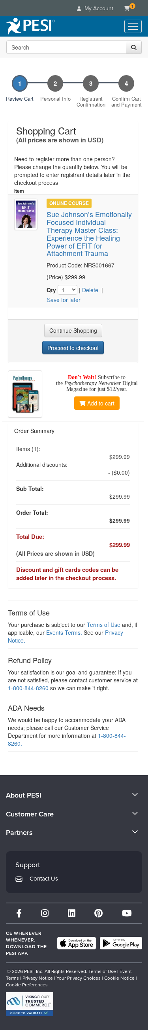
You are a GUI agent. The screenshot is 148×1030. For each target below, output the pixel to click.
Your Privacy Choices (78, 978)
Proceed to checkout (73, 348)
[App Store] (76, 943)
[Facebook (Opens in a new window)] (19, 913)
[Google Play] (121, 943)
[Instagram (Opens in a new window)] (45, 913)
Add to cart (100, 403)
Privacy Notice (37, 978)
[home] (30, 26)
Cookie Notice (119, 978)
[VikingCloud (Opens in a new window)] (29, 1004)
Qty (51, 290)
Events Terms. (64, 632)
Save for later (64, 300)
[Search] (134, 47)
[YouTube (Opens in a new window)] (127, 913)
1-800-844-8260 (28, 688)
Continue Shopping (73, 330)
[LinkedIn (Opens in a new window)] (71, 913)
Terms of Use (103, 624)
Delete (90, 290)
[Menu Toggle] (133, 26)
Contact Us (44, 878)
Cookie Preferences (27, 984)
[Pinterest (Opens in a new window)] (98, 913)
